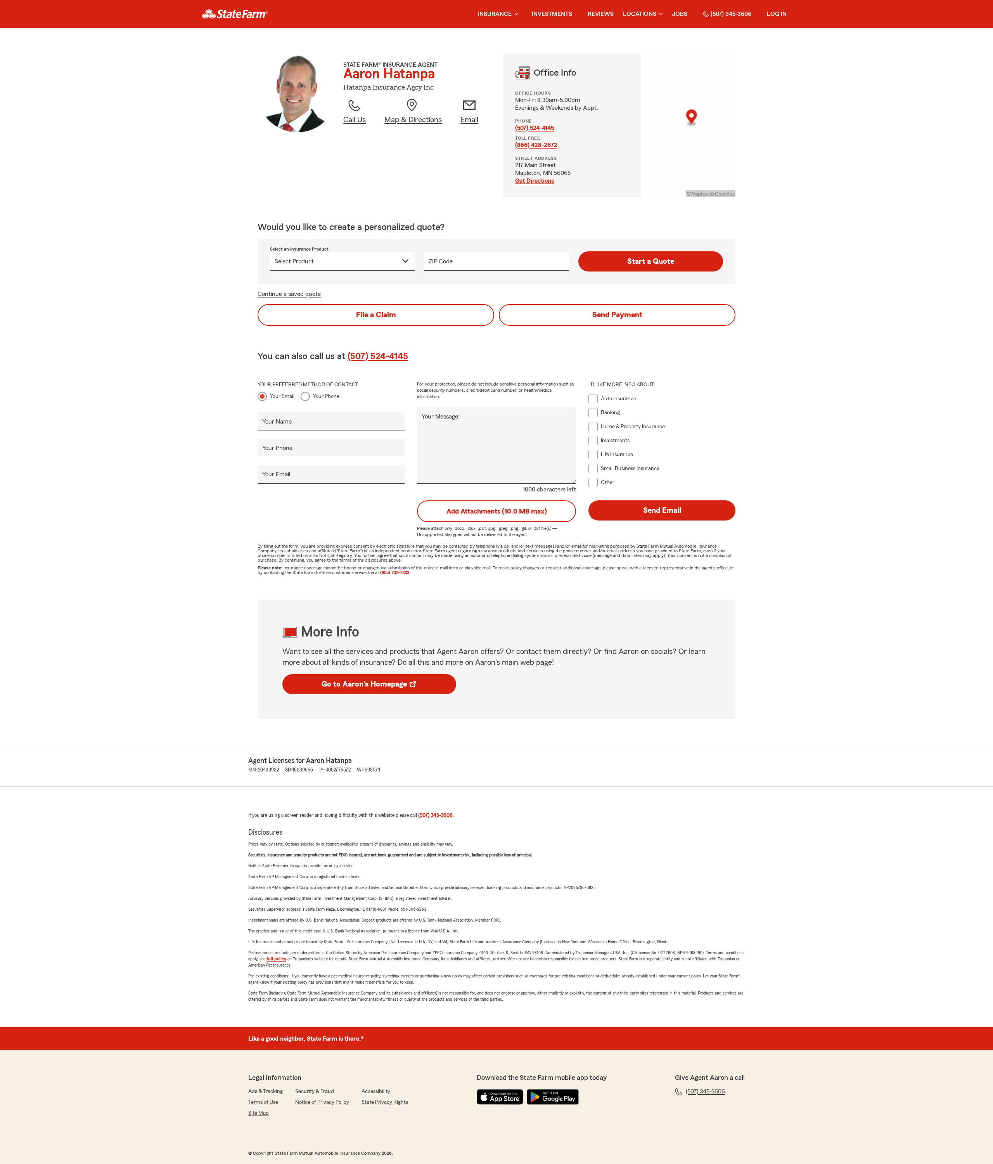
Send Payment (617, 315)
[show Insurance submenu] (515, 14)
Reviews (601, 14)
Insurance (495, 14)
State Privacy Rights (385, 1102)
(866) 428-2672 (536, 145)
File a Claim (376, 315)
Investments (552, 14)
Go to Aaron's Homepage (364, 684)
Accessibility (376, 1091)
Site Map (258, 1113)
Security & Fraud (314, 1091)
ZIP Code (441, 261)
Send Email (662, 510)
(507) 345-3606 (731, 14)
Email (469, 120)
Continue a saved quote (289, 294)
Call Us (354, 120)
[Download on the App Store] (500, 1097)
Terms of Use (263, 1102)
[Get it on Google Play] (553, 1097)
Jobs (679, 14)
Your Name (277, 422)
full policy (276, 958)
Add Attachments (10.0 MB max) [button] (496, 511)
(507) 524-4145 (534, 128)
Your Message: (441, 416)
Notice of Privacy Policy (322, 1102)
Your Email (282, 396)
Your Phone (326, 396)
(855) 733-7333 (394, 572)
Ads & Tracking (265, 1091)
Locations (639, 14)
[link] (235, 14)
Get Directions (534, 181)
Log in (777, 14)
